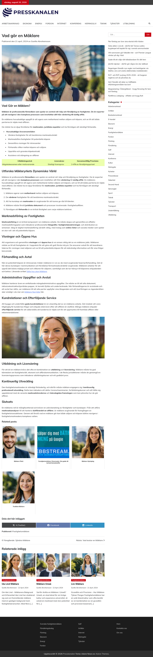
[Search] (149, 23)
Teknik (103, 23)
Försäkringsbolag (47, 628)
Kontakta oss (122, 628)
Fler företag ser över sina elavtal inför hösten (125, 42)
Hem (118, 624)
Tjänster (115, 23)
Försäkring (112, 145)
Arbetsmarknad (10, 23)
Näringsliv (90, 23)
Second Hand (113, 184)
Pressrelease (113, 176)
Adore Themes (102, 654)
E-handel (111, 119)
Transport (112, 206)
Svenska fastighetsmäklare (51, 624)
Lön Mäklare (77, 584)
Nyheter (111, 171)
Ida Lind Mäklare (10, 584)
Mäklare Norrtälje (32, 292)
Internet (61, 23)
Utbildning (129, 23)
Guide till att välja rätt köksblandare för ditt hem (127, 60)
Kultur (110, 163)
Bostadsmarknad (115, 115)
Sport (110, 193)
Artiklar (111, 111)
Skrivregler (112, 189)
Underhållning (113, 210)
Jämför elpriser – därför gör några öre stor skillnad (128, 64)
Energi (38, 23)
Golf (109, 150)
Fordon (50, 23)
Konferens (75, 23)
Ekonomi (27, 23)
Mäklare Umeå (43, 584)
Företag (111, 141)
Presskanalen (69, 654)
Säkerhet (111, 180)
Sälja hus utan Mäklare (37, 271)
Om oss (120, 633)
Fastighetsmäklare (21, 531)
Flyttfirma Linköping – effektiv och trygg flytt (125, 96)
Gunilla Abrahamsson (40, 41)
